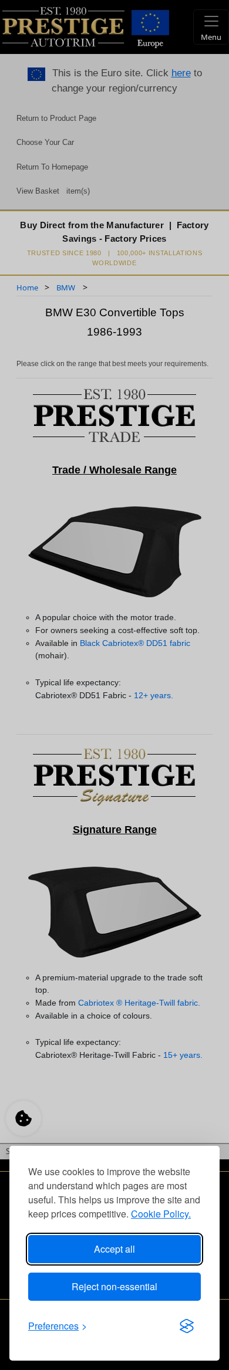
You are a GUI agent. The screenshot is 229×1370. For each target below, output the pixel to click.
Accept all (114, 1249)
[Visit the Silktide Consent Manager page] (187, 1326)
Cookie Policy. (161, 1213)
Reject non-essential (114, 1286)
